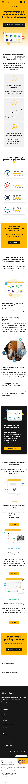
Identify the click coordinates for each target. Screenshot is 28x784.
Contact (5, 727)
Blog (4, 714)
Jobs (4, 717)
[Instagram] (25, 751)
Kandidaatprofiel (7, 745)
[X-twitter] (17, 751)
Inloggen (5, 739)
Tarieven (5, 721)
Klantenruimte (7, 742)
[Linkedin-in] (10, 751)
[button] (21, 2)
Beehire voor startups (9, 724)
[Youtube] (21, 751)
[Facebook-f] (14, 751)
